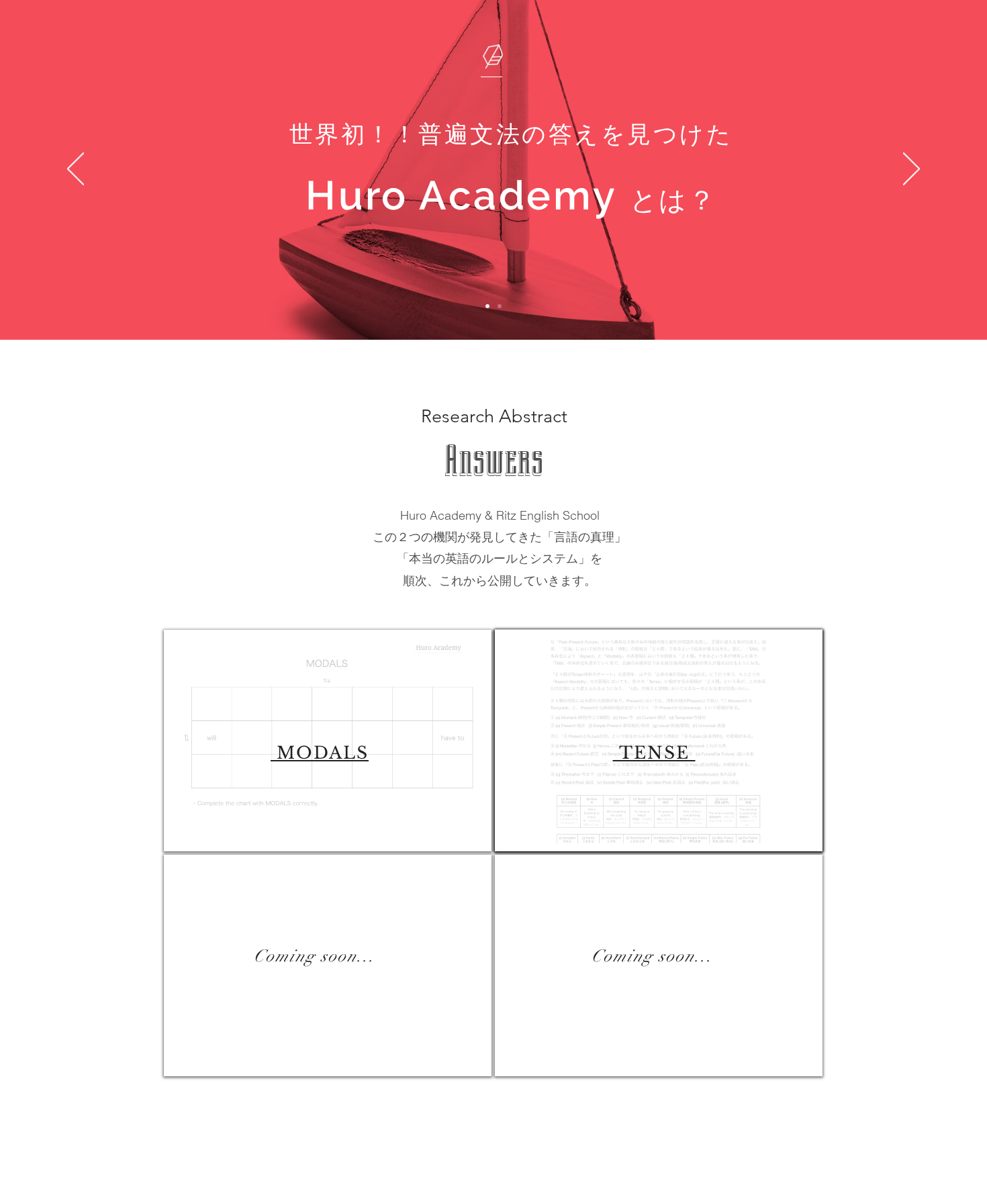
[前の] (75, 169)
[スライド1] (487, 306)
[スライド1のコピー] (500, 306)
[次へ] (911, 169)
